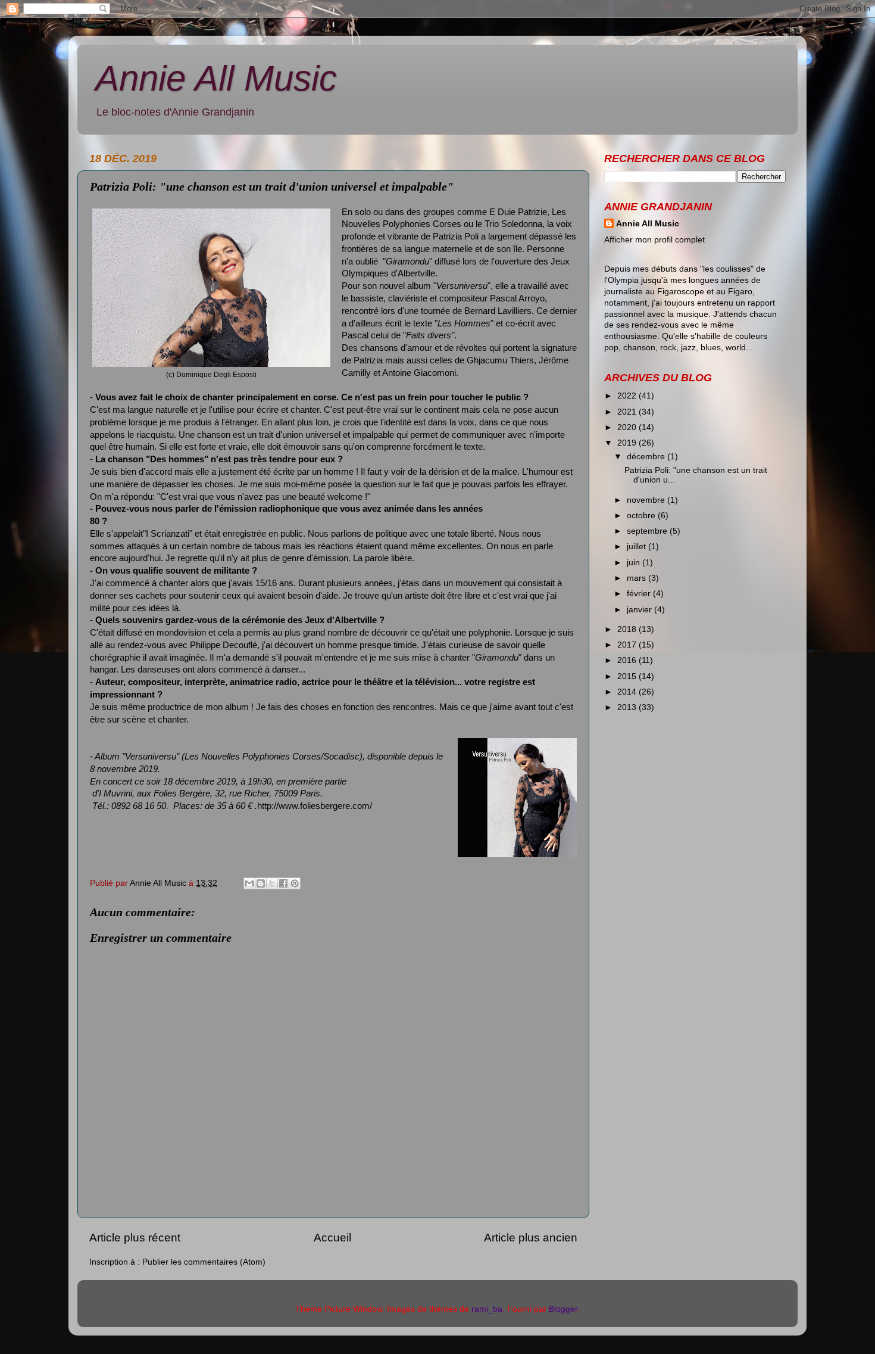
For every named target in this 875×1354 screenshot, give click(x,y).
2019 (628, 442)
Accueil (332, 1237)
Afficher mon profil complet (654, 239)
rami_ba (486, 1309)
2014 (628, 691)
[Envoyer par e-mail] (249, 883)
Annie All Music (216, 78)
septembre (648, 531)
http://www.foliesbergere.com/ (314, 806)
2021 (628, 411)
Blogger (563, 1309)
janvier (640, 609)
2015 (628, 676)
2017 (628, 644)
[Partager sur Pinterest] (295, 883)
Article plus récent (134, 1237)
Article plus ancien (530, 1237)
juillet (637, 546)
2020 (628, 427)
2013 (628, 707)
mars (637, 578)
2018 (628, 629)
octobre (642, 515)
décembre (647, 456)
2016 (628, 660)
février (640, 593)
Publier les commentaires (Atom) (203, 1261)
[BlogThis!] (261, 883)
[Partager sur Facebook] (283, 883)
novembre (647, 500)
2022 (628, 395)
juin (634, 562)
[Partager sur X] (272, 883)
